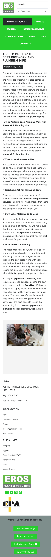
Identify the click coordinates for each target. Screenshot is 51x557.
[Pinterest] (20, 492)
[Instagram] (16, 492)
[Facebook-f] (7, 492)
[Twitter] (11, 492)
